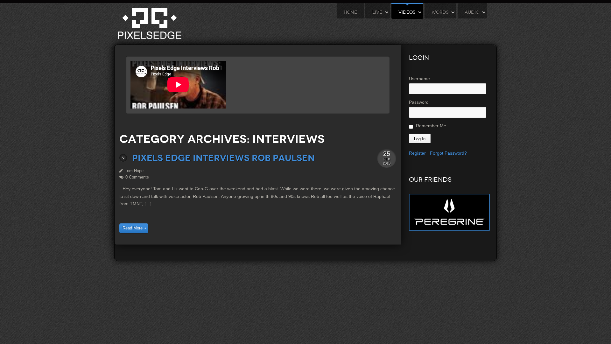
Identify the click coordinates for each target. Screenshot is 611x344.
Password (419, 102)
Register (417, 153)
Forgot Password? (448, 153)
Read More (133, 228)
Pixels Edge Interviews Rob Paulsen (223, 158)
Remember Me (430, 125)
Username (419, 78)
